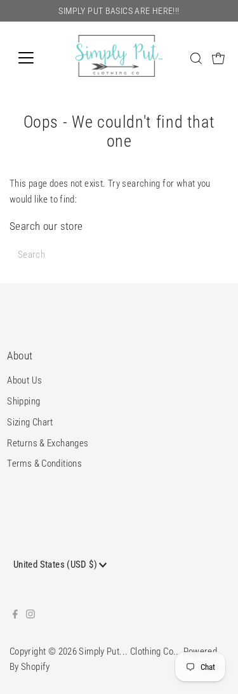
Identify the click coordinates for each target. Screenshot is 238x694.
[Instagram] (30, 615)
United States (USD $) (56, 564)
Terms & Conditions (44, 463)
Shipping (23, 401)
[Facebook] (15, 615)
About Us (24, 380)
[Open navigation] (36, 58)
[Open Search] (196, 58)
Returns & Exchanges (47, 443)
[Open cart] (218, 58)
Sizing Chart (30, 422)
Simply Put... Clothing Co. (127, 651)
